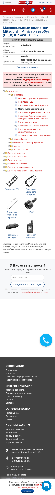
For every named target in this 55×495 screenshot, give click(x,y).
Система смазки (20, 149)
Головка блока (20, 139)
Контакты (10, 373)
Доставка (10, 402)
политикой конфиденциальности (34, 292)
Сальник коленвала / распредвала (34, 135)
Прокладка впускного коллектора (34, 112)
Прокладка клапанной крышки (33, 105)
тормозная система (17, 163)
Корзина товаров (14, 442)
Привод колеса (15, 160)
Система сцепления (17, 156)
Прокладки (18, 94)
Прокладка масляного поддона (33, 125)
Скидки (9, 419)
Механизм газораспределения (28, 142)
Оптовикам (11, 416)
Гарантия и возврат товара (19, 379)
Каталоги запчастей (15, 389)
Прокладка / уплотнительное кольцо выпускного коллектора (33, 117)
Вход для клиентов (15, 429)
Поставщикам (12, 412)
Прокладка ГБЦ (25, 101)
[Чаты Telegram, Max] (46, 486)
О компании (11, 370)
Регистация (11, 432)
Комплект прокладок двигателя (33, 98)
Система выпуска (16, 153)
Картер (16, 146)
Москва (9, 2)
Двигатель (13, 91)
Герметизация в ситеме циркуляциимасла (29, 130)
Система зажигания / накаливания (25, 170)
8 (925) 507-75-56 (21, 460)
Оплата (9, 399)
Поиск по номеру (14, 396)
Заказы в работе (14, 435)
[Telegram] (33, 11)
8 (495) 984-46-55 (21, 457)
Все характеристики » (27, 67)
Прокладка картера (27, 122)
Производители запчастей (19, 393)
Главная (7, 17)
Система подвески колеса (20, 167)
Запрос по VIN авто (15, 439)
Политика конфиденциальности (21, 376)
